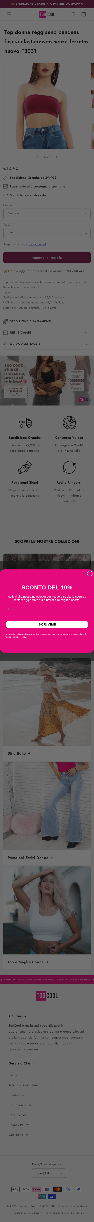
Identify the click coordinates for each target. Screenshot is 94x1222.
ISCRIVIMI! (47, 624)
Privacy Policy (19, 637)
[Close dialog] (90, 573)
